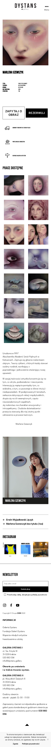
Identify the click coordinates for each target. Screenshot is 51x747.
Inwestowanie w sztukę (13, 639)
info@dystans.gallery (12, 661)
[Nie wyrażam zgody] (47, 739)
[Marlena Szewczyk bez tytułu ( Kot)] (14, 309)
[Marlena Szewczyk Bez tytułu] (14, 210)
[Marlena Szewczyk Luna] (38, 333)
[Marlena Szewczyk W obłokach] (38, 309)
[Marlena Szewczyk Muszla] (38, 284)
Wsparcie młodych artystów (15, 635)
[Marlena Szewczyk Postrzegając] (38, 186)
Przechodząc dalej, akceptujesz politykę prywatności (27, 595)
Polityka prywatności (30, 744)
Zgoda (15, 744)
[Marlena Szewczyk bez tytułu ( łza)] (38, 210)
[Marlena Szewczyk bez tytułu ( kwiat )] (38, 260)
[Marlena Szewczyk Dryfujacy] (14, 333)
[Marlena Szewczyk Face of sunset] (14, 235)
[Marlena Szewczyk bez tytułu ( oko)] (14, 260)
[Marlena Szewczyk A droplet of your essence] (14, 186)
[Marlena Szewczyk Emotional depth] (38, 235)
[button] (10, 549)
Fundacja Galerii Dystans (14, 631)
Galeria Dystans (10, 627)
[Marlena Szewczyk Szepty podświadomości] (14, 284)
